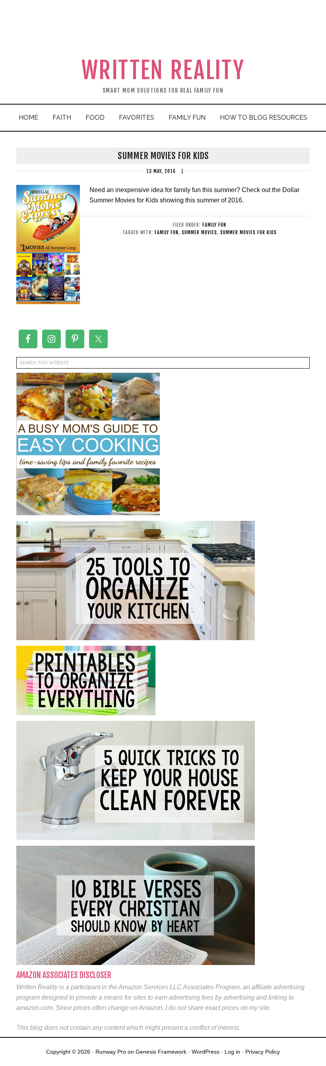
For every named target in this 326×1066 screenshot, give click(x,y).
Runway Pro (110, 1052)
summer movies (199, 232)
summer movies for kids (248, 232)
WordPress (205, 1052)
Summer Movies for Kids (163, 155)
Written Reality (163, 70)
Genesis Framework (161, 1052)
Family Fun (214, 225)
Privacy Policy (262, 1052)
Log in (232, 1052)
